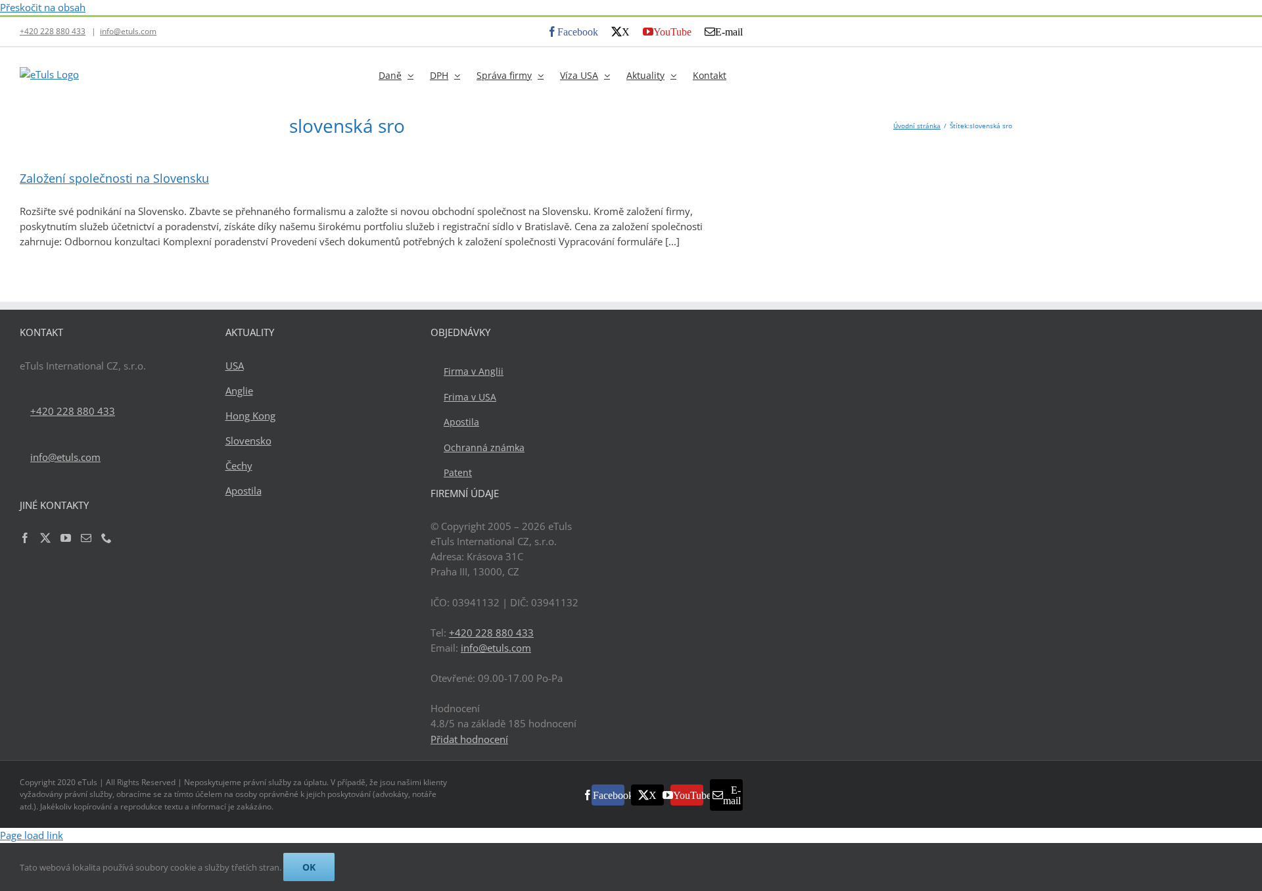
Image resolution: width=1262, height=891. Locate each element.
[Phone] (106, 538)
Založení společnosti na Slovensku (114, 178)
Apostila (243, 490)
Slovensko (248, 440)
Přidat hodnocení (469, 739)
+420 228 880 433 (52, 31)
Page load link (31, 835)
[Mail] (86, 538)
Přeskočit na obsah (42, 7)
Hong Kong (250, 415)
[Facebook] (25, 538)
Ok (309, 867)
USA (234, 365)
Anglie (239, 390)
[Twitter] (45, 538)
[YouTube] (65, 538)
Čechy (238, 465)
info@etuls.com (128, 31)
